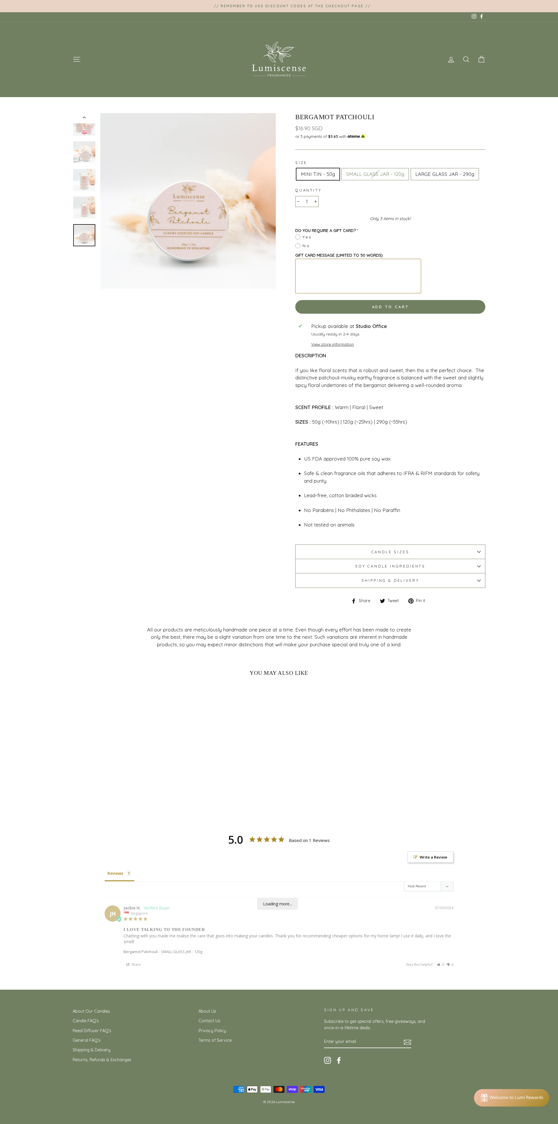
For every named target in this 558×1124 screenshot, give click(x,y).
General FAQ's (87, 1040)
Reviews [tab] (115, 873)
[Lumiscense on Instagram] (327, 1060)
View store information (332, 344)
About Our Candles (91, 1011)
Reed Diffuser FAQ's (92, 1030)
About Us (207, 1011)
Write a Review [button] (433, 857)
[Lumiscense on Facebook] (338, 1060)
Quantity (308, 190)
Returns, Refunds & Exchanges (102, 1059)
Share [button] (135, 964)
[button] (440, 964)
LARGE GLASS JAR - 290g (444, 174)
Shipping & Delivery (390, 580)
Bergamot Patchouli (141, 951)
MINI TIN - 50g (318, 174)
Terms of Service (215, 1040)
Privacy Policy (212, 1030)
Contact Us (209, 1020)
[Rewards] (511, 1098)
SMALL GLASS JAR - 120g (375, 174)
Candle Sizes (390, 551)
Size (301, 162)
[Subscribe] (407, 1042)
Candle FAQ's (86, 1020)
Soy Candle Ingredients (390, 566)
